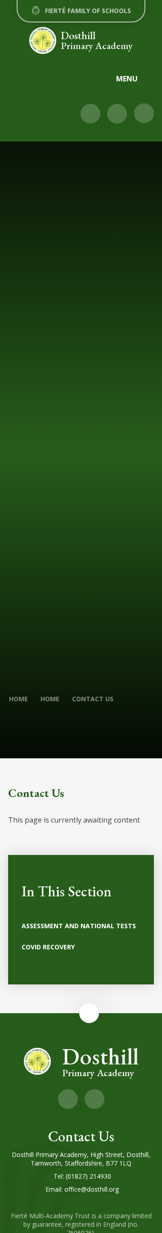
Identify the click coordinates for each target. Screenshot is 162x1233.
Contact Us (92, 698)
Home (18, 698)
